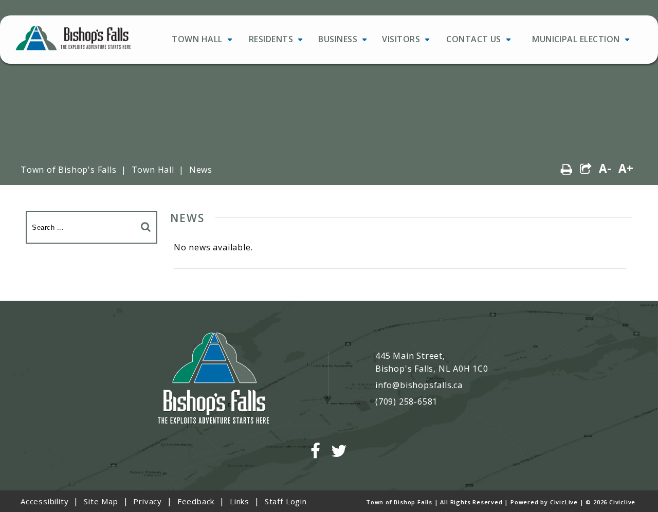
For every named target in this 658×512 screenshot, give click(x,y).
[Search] (146, 226)
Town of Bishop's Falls (69, 169)
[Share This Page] (586, 169)
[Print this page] (567, 169)
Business (337, 39)
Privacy (147, 501)
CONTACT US (473, 39)
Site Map (101, 501)
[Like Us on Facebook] (315, 451)
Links (239, 501)
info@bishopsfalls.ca (419, 385)
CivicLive (564, 502)
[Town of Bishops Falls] (213, 379)
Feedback (195, 501)
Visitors (401, 39)
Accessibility (44, 501)
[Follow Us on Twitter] (339, 451)
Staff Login (286, 501)
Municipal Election (576, 39)
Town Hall (197, 39)
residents (271, 39)
